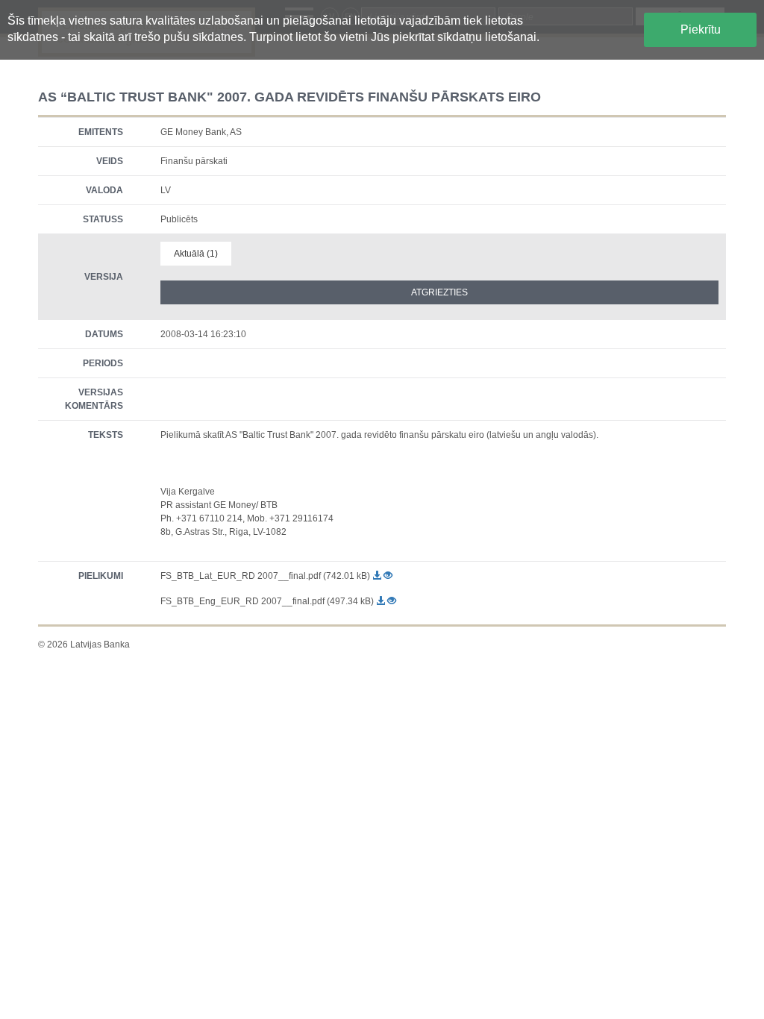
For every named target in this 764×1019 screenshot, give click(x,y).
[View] (387, 576)
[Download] (377, 576)
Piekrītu (700, 29)
